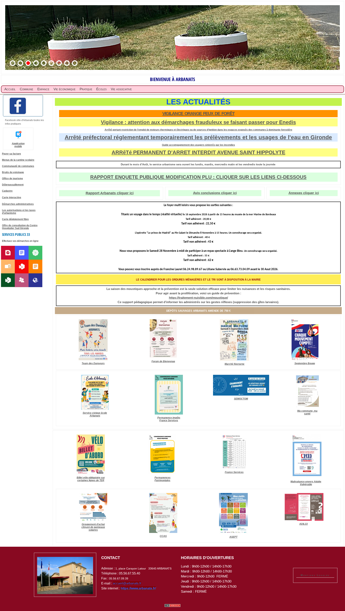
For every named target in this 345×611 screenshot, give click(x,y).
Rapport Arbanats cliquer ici (110, 193)
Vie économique (64, 89)
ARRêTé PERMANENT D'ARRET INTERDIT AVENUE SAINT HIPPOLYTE (198, 152)
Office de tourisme (12, 178)
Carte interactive (11, 197)
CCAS (163, 536)
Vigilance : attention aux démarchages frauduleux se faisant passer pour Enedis (198, 122)
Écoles (101, 89)
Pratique (86, 89)
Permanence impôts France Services (168, 419)
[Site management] (172, 605)
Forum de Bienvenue (163, 361)
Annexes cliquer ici (303, 193)
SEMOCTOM (241, 398)
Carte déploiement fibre (15, 219)
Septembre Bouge (304, 363)
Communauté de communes (18, 166)
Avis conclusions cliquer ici (215, 193)
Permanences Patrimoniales (163, 479)
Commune (26, 89)
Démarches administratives (18, 204)
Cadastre (7, 190)
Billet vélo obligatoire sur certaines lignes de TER (91, 479)
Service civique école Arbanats (95, 414)
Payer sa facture (11, 153)
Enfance (43, 89)
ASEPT (233, 537)
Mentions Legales (315, 575)
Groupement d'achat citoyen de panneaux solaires (93, 527)
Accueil (10, 89)
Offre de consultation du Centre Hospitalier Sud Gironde (20, 227)
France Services (234, 472)
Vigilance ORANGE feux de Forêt (198, 113)
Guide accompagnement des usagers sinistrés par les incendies (198, 145)
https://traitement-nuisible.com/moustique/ (198, 297)
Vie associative (121, 89)
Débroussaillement (13, 184)
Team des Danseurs (93, 363)
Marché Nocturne (234, 364)
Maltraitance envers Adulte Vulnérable (305, 483)
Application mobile (18, 145)
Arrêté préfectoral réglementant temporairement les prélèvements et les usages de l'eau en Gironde (198, 137)
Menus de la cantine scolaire (18, 160)
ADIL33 (303, 524)
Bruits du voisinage (13, 172)
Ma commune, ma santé (307, 412)
